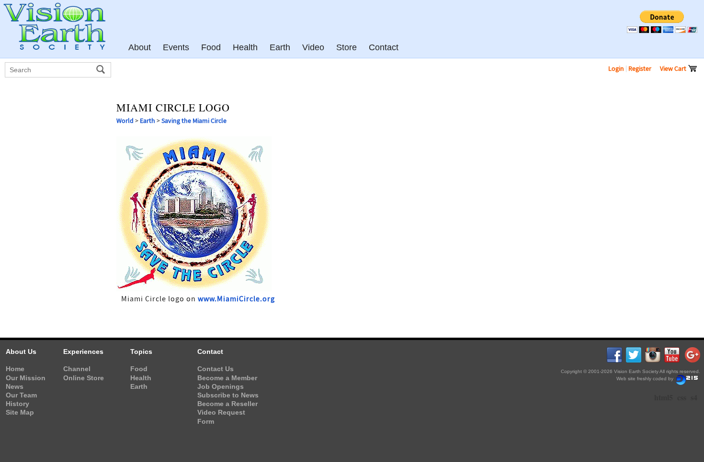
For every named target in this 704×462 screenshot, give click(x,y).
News (14, 386)
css (681, 397)
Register (639, 68)
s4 (694, 397)
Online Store (83, 378)
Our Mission (25, 378)
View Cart (674, 68)
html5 (663, 397)
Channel (77, 369)
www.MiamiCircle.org (236, 299)
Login (616, 68)
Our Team (21, 395)
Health (140, 378)
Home (15, 369)
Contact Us (215, 369)
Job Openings (220, 386)
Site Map (20, 412)
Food (139, 369)
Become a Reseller (227, 403)
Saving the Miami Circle (194, 120)
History (17, 403)
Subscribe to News (228, 395)
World (125, 120)
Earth (147, 120)
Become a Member (227, 378)
